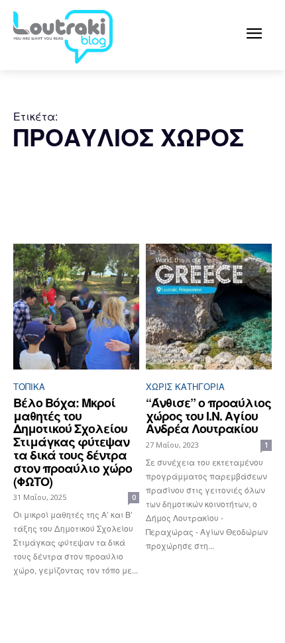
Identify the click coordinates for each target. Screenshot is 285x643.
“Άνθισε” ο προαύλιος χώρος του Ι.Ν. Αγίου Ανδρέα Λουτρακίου (208, 416)
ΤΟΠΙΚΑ (29, 386)
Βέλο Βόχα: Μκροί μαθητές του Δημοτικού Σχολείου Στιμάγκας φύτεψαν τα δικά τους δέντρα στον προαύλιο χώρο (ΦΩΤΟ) (72, 442)
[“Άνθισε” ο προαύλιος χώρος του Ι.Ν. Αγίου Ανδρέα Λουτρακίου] (209, 307)
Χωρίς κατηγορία (185, 386)
